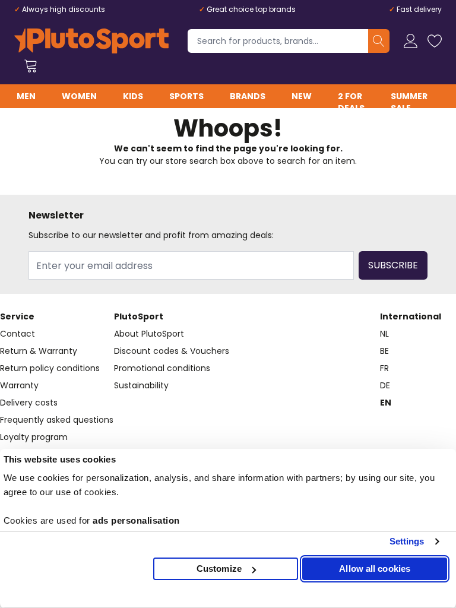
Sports (186, 96)
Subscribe (393, 265)
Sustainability (141, 385)
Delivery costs (29, 402)
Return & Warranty (38, 351)
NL (384, 334)
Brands (247, 96)
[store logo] (91, 40)
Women (79, 96)
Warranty (19, 385)
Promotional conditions (162, 368)
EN (385, 402)
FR (384, 368)
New (302, 96)
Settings (407, 541)
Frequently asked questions (56, 420)
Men (26, 96)
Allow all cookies (374, 568)
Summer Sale (409, 102)
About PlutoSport (149, 334)
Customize (219, 568)
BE (384, 351)
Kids (133, 96)
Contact (17, 334)
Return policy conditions (50, 368)
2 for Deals (351, 102)
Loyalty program (34, 437)
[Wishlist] (435, 41)
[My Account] (411, 41)
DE (385, 385)
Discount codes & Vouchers (171, 351)
